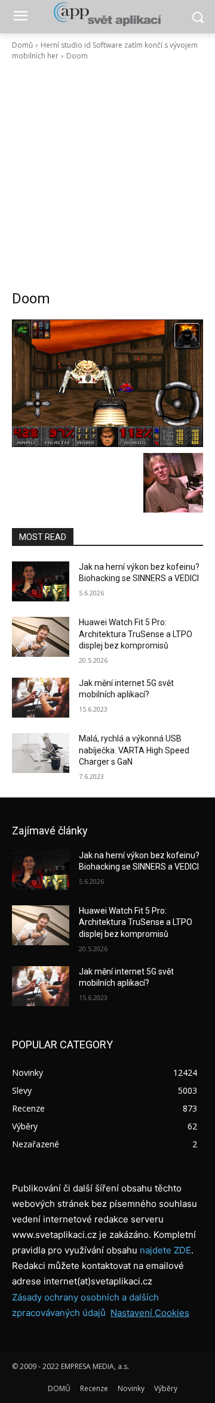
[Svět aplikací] (107, 14)
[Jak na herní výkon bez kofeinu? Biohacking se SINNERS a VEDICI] (40, 581)
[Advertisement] (107, 175)
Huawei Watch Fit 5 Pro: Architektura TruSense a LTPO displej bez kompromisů (135, 633)
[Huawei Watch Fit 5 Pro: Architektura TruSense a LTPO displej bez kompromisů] (40, 637)
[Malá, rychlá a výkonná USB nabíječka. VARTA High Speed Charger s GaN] (40, 753)
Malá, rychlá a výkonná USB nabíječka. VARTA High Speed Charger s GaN (134, 750)
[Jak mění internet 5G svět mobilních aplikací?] (40, 698)
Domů (22, 45)
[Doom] (107, 383)
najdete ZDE (165, 1250)
